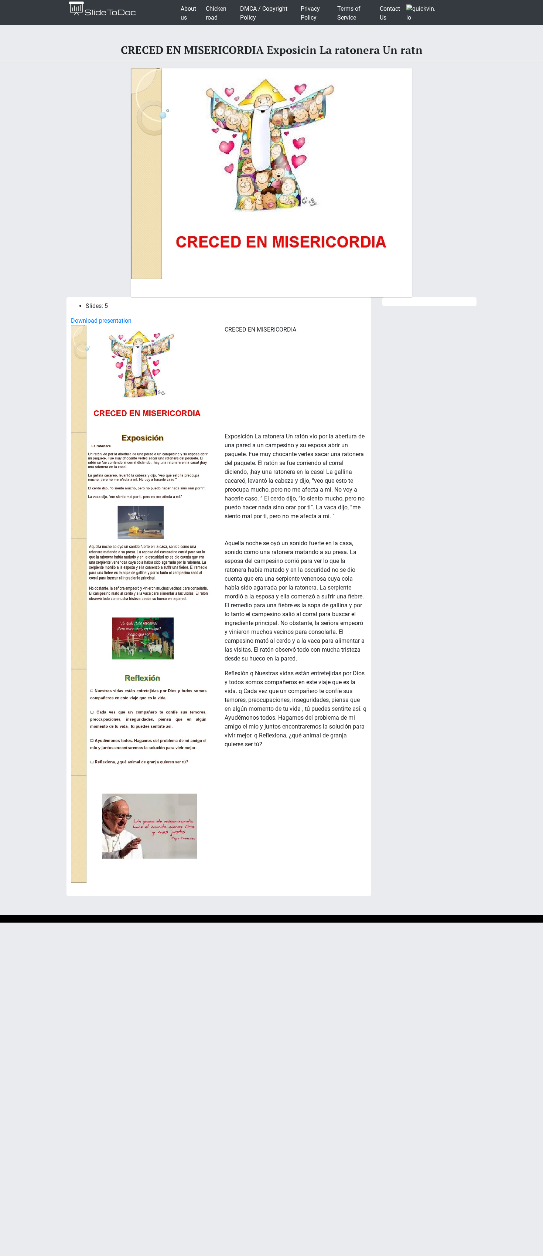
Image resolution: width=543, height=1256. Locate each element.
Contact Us (390, 13)
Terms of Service (349, 13)
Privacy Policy (310, 13)
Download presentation (101, 320)
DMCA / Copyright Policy (263, 13)
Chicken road (216, 13)
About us (188, 13)
